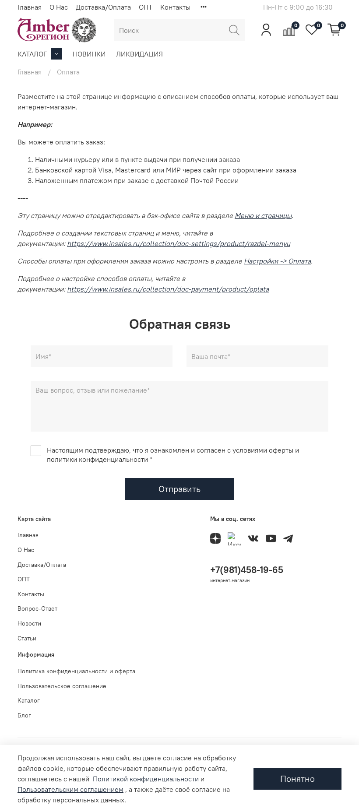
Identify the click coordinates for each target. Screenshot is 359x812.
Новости (29, 623)
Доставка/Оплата (103, 7)
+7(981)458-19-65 (246, 570)
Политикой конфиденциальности (146, 778)
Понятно (297, 778)
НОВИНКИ (89, 53)
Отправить (179, 488)
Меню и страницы (263, 215)
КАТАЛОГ (32, 53)
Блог (24, 715)
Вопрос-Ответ (37, 608)
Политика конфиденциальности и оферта (76, 671)
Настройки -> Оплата (277, 261)
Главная (30, 7)
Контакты (175, 7)
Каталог (29, 700)
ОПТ (145, 7)
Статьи (27, 638)
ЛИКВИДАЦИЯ (139, 53)
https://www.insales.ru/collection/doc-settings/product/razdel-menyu (178, 243)
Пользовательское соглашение (62, 686)
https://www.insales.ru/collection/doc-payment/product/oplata (168, 289)
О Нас (58, 7)
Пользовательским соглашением (70, 789)
